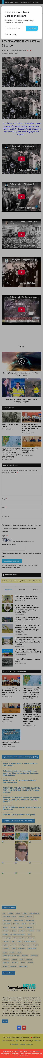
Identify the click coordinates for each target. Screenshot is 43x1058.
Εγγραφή (32, 28)
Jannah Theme (8, 1051)
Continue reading (10, 34)
